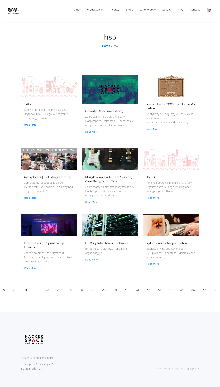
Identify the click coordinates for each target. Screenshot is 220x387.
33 (159, 290)
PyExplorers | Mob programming (47, 177)
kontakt (195, 9)
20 (14, 290)
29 (115, 290)
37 (204, 290)
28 (104, 290)
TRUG (28, 104)
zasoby (167, 9)
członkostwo (147, 9)
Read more (32, 124)
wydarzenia (94, 9)
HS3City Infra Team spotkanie (106, 243)
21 (25, 290)
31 (137, 290)
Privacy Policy (193, 368)
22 (36, 290)
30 (126, 290)
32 (148, 290)
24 (59, 290)
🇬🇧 (208, 10)
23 (47, 290)
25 (70, 290)
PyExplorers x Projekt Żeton (166, 243)
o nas (77, 9)
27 (92, 290)
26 (81, 290)
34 (170, 290)
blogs (129, 9)
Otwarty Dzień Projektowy (104, 111)
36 (193, 290)
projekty (114, 9)
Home (106, 45)
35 (182, 290)
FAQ (180, 9)
